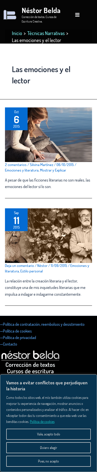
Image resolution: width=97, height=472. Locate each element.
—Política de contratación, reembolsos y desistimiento (42, 324)
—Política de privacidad (18, 337)
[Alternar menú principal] (77, 14)
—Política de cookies (16, 331)
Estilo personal (31, 271)
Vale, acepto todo (48, 434)
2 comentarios (16, 164)
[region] (48, 423)
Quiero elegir (48, 447)
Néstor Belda (41, 10)
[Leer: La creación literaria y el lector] (48, 235)
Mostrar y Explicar (53, 170)
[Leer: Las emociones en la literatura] (48, 134)
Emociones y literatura (22, 170)
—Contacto (8, 344)
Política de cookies (42, 421)
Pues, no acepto (48, 461)
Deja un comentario (19, 265)
